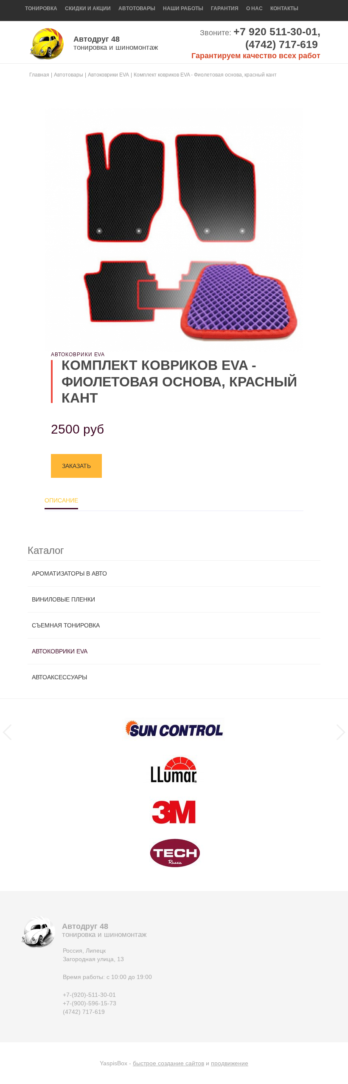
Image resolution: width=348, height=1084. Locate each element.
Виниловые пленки (63, 599)
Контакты (284, 8)
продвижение (229, 1063)
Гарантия (225, 8)
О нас (254, 8)
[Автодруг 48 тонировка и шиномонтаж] (47, 44)
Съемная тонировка (66, 625)
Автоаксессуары (59, 677)
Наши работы (183, 8)
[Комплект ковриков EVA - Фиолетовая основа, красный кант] (174, 230)
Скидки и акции (88, 8)
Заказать (76, 466)
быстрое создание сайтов (168, 1063)
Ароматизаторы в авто (69, 573)
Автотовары (136, 8)
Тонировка (41, 8)
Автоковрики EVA (59, 651)
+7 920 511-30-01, (276, 31)
